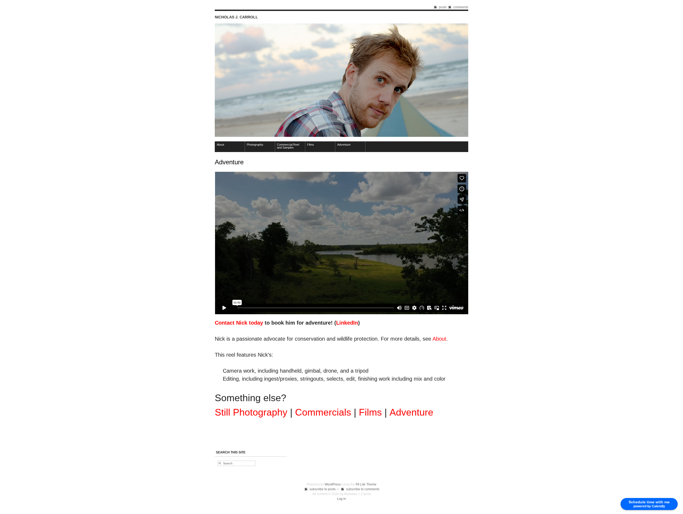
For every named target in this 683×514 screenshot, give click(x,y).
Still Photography (251, 412)
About (220, 144)
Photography (255, 144)
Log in (341, 499)
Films (310, 144)
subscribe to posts (322, 489)
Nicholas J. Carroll (236, 17)
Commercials (323, 412)
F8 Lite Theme (366, 484)
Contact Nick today (239, 323)
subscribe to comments (362, 489)
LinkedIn (347, 323)
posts (443, 7)
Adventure (344, 144)
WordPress (333, 484)
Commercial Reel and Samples (288, 146)
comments (460, 7)
